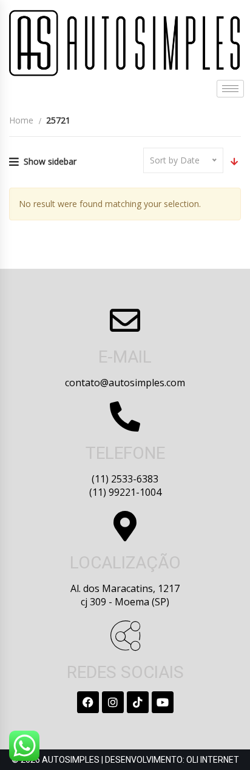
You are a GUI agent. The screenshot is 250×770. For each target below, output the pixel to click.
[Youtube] (163, 702)
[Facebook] (88, 702)
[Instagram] (113, 702)
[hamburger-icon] (230, 88)
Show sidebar (50, 161)
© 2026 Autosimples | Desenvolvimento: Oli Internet (125, 760)
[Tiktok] (138, 702)
